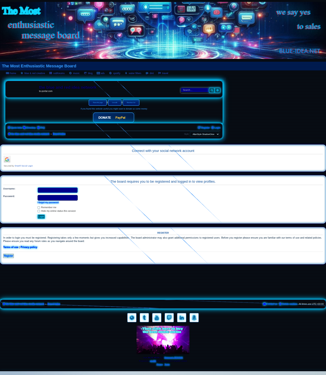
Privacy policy (29, 247)
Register (8, 255)
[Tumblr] (144, 317)
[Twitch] (169, 317)
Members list (131, 102)
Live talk (114, 102)
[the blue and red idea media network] (23, 88)
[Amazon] (194, 317)
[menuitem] (29, 127)
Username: (9, 188)
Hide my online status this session (58, 211)
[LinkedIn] (181, 317)
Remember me (48, 207)
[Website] (132, 317)
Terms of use (10, 247)
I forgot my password (48, 202)
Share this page (98, 102)
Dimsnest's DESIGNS (173, 358)
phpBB (153, 361)
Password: (9, 196)
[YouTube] (156, 317)
